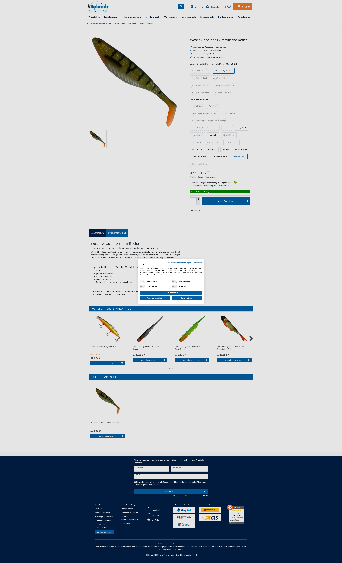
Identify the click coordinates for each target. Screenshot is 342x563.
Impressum (197, 263)
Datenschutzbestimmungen (179, 263)
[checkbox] (142, 281)
